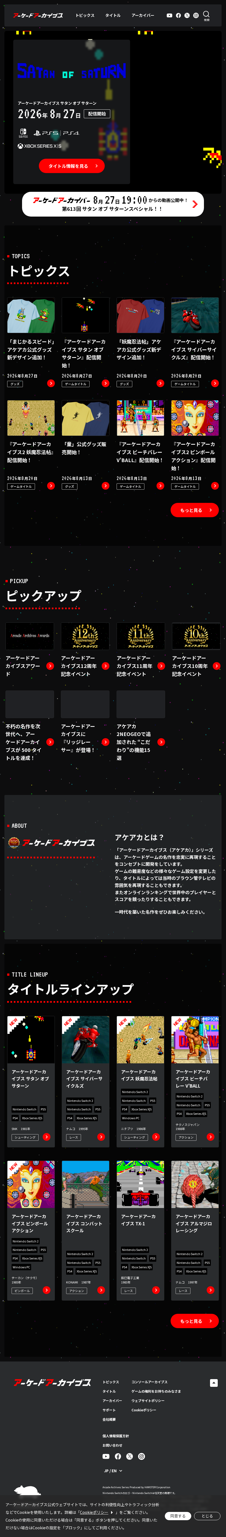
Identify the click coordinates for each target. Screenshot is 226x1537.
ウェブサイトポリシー (148, 1400)
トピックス (85, 15)
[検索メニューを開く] (207, 15)
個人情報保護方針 (116, 1435)
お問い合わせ (112, 1445)
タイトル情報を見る (68, 166)
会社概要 (109, 1419)
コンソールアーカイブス (149, 1381)
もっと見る (191, 510)
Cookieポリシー (143, 1409)
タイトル (113, 15)
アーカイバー (142, 15)
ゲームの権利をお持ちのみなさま (156, 1391)
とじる (207, 1516)
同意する (178, 1516)
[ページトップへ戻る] (214, 1383)
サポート (109, 1409)
